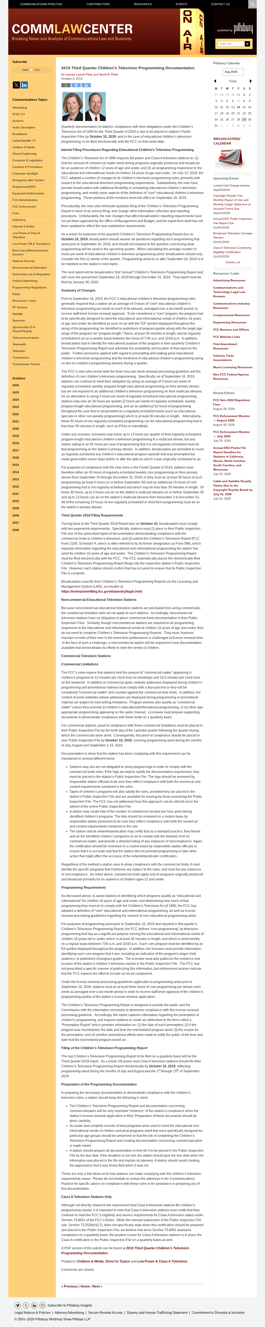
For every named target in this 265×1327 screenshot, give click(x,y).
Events (181, 4)
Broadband (19, 134)
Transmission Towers (26, 364)
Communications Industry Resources (231, 306)
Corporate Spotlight (25, 173)
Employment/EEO (24, 186)
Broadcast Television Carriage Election (232, 235)
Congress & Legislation (27, 160)
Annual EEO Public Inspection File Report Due (232, 221)
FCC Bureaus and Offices (231, 329)
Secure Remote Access (105, 1312)
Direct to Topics (117, 1261)
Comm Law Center (72, 32)
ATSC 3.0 (18, 114)
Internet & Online (23, 226)
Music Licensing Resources (233, 367)
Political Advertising (24, 280)
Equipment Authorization (28, 193)
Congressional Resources (231, 315)
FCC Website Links (226, 336)
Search (247, 44)
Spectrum (18, 320)
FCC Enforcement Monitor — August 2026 (231, 418)
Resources (143, 4)
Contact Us (220, 4)
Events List (233, 262)
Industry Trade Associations (223, 358)
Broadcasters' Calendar (227, 141)
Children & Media (90, 1261)
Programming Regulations (29, 287)
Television (18, 351)
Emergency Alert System (28, 180)
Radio (16, 294)
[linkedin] (34, 1305)
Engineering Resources (229, 322)
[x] (26, 1305)
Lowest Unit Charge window (231, 185)
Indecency (19, 219)
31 (238, 94)
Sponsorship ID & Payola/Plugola (23, 329)
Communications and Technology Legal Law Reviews (229, 292)
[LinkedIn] (24, 84)
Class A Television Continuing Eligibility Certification (232, 250)
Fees (15, 213)
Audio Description (23, 127)
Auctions (18, 120)
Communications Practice (41, 4)
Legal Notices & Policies (32, 1312)
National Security (23, 261)
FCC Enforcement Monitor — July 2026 (231, 434)
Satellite (17, 314)
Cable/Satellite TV (24, 140)
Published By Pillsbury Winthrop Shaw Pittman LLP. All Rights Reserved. (235, 31)
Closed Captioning (24, 153)
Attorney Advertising (69, 1312)
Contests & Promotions (27, 167)
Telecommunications (25, 337)
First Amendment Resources (225, 346)
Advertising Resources (229, 280)
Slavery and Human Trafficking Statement (157, 1312)
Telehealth (19, 344)
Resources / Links (24, 300)
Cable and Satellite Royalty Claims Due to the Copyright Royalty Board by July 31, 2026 (233, 487)
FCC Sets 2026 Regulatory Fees (231, 402)
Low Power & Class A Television (162, 1261)
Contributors (98, 4)
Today (233, 81)
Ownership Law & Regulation (31, 274)
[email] (42, 1305)
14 (238, 107)
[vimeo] (17, 1305)
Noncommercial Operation (29, 267)
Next (97, 1286)
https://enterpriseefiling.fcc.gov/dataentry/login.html (101, 591)
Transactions (20, 357)
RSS (37, 70)
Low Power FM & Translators (31, 243)
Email (25, 70)
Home (85, 1286)
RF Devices (20, 307)
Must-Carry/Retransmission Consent (30, 252)
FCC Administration (25, 200)
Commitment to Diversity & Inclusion (218, 1312)
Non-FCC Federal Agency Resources (231, 376)
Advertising (19, 107)
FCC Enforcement (24, 206)
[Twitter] (16, 84)
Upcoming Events (226, 178)
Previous (69, 1286)
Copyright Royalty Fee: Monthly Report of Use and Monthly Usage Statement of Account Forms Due (232, 202)
